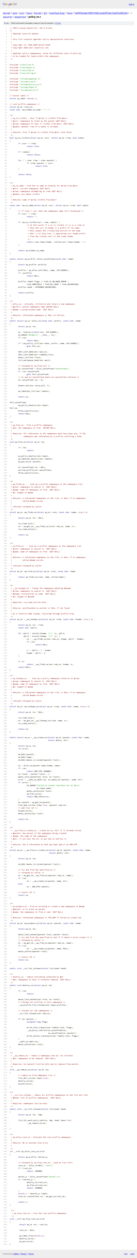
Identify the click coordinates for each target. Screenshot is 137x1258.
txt (125, 1254)
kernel (6, 13)
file (58, 23)
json (132, 1254)
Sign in (131, 4)
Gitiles (16, 1254)
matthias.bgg (57, 13)
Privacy (23, 1254)
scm (21, 13)
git (45, 13)
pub (14, 13)
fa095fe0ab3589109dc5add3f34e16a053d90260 (101, 13)
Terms (31, 1254)
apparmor (20, 16)
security (7, 16)
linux (29, 13)
